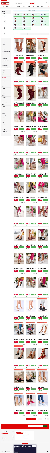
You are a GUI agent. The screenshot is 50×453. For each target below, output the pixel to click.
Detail (21, 58)
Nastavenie (16, 451)
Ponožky (4, 44)
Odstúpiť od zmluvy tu (4, 433)
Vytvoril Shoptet (47, 451)
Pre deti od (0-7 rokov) (5, 67)
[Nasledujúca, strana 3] (45, 419)
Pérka (4, 33)
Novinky (4, 13)
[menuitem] (3, 6)
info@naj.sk (26, 435)
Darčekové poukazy (5, 58)
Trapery (4, 32)
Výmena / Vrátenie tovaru (4, 438)
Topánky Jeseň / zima (6, 26)
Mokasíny (5, 22)
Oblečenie (4, 42)
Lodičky (4, 17)
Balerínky (5, 21)
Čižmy (4, 27)
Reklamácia (3, 439)
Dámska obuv (4, 15)
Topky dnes (4, 63)
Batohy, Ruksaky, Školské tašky (6, 51)
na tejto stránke (28, 447)
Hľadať (32, 3)
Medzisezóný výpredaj (5, 65)
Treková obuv (5, 34)
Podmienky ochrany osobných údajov (6, 440)
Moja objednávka (4, 437)
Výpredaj (4, 56)
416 (47, 418)
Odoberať (45, 426)
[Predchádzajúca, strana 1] (41, 419)
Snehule (4, 28)
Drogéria (4, 49)
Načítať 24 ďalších (30, 418)
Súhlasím (33, 446)
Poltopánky (13, 436)
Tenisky (4, 16)
